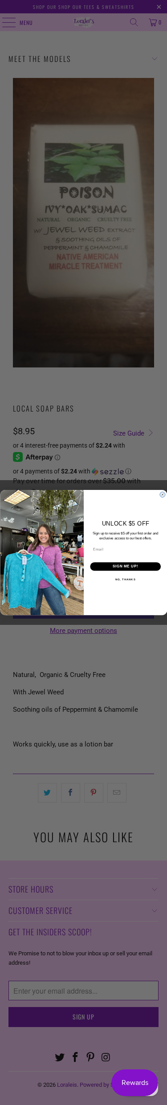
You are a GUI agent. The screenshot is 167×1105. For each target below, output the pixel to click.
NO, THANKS (125, 579)
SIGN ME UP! (125, 566)
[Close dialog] (162, 494)
